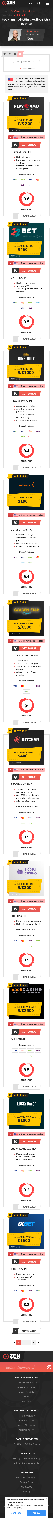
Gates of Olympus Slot (26, 1382)
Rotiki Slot (27, 1401)
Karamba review (26, 1429)
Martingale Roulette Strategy (26, 1458)
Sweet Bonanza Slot (26, 1387)
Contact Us (26, 1486)
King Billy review (26, 1415)
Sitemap (26, 1491)
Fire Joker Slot (26, 1396)
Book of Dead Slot (26, 1392)
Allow (36, 1513)
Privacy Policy (26, 1482)
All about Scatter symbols (26, 1463)
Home (4, 11)
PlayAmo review (26, 1420)
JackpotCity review (26, 1425)
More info (16, 1513)
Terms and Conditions (26, 1477)
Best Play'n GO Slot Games (26, 1444)
